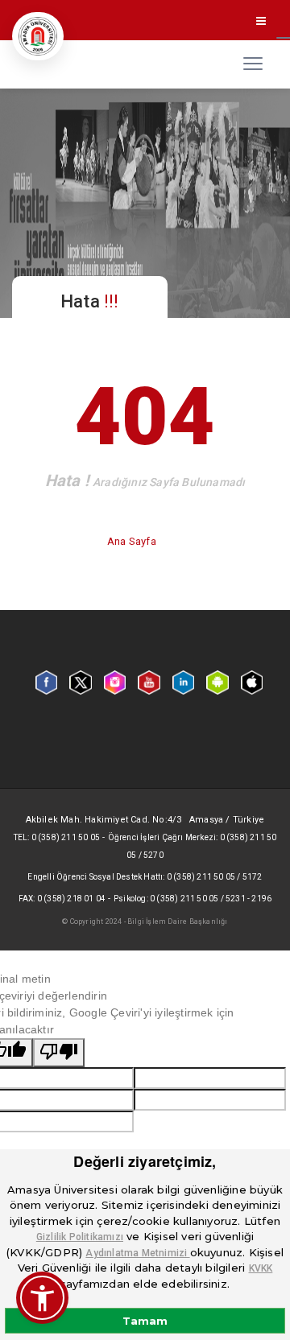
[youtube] (149, 681)
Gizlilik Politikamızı (79, 1237)
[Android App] (217, 681)
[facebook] (46, 681)
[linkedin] (183, 681)
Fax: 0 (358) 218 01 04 (62, 898)
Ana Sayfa (133, 541)
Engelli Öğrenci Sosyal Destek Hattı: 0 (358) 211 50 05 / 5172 (144, 876)
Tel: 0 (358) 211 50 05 (57, 837)
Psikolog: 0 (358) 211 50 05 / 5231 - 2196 (192, 898)
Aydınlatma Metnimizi (137, 1253)
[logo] (38, 36)
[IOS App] (252, 681)
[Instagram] (115, 681)
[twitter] (80, 681)
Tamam (145, 1320)
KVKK (261, 1268)
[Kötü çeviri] (59, 1052)
